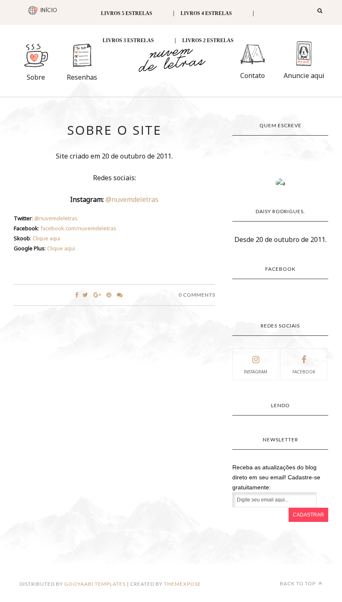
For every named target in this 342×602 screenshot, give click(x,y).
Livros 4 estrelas (206, 13)
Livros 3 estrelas (128, 40)
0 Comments (197, 295)
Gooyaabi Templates (95, 584)
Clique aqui (46, 238)
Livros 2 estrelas (208, 40)
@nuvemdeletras (132, 199)
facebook (303, 372)
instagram (255, 372)
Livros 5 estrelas (126, 13)
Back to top (298, 583)
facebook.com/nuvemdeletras (78, 228)
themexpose (182, 584)
